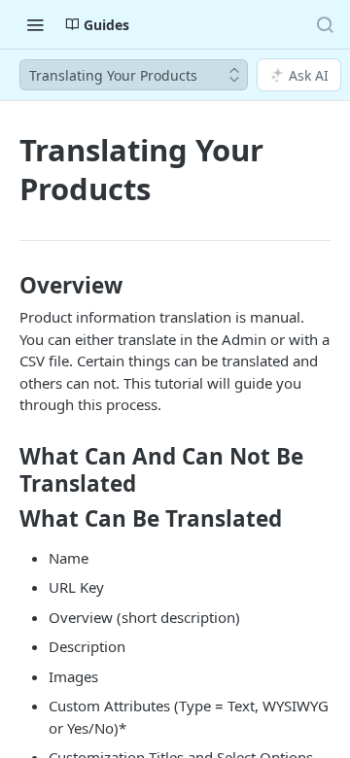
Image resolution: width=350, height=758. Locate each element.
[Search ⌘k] (324, 24)
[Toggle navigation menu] (35, 24)
